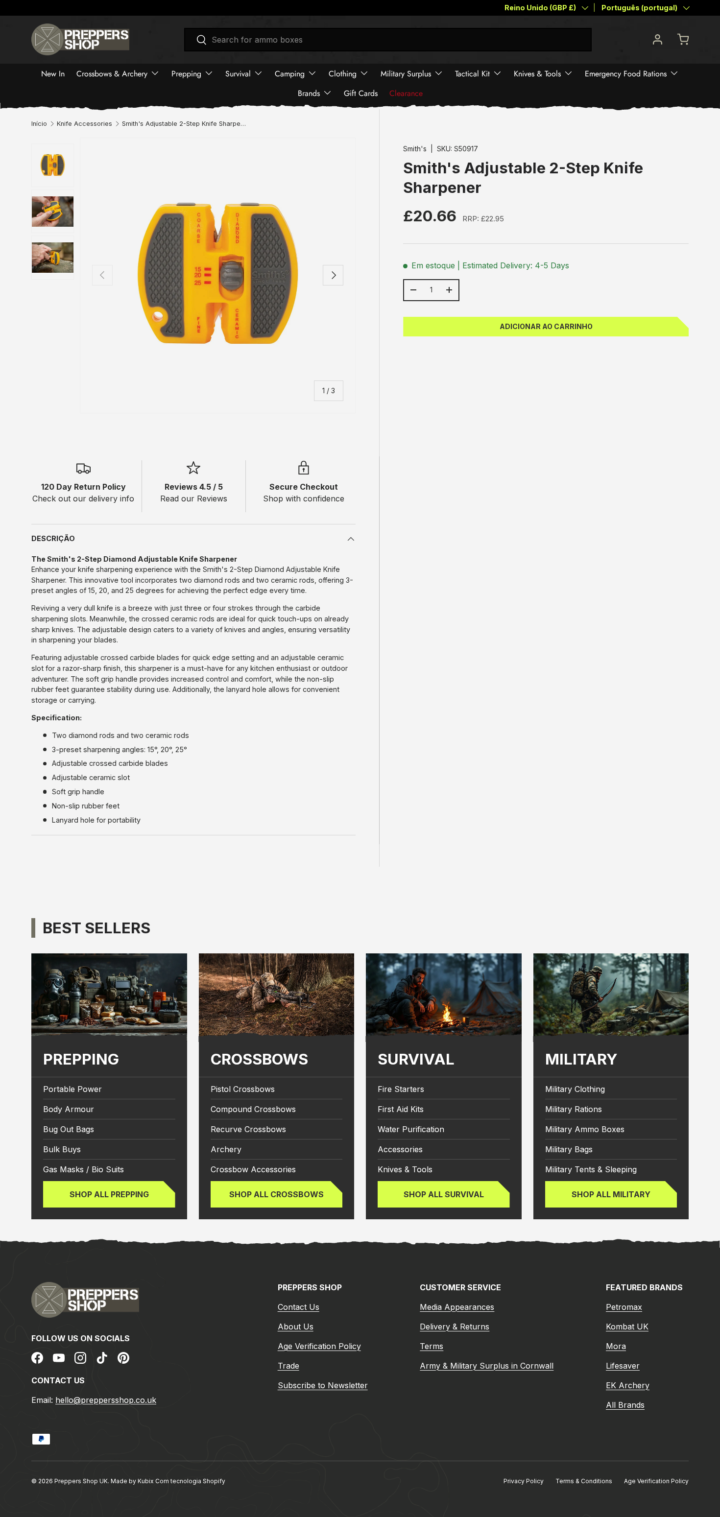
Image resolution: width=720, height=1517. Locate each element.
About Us (295, 1326)
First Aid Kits (401, 1109)
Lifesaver (623, 1366)
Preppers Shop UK (81, 1481)
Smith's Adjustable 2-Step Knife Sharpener (184, 124)
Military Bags (569, 1149)
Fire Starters (401, 1089)
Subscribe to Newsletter (323, 1385)
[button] (683, 39)
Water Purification (411, 1129)
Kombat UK (627, 1326)
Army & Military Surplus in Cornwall (486, 1366)
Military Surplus (406, 73)
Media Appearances (457, 1307)
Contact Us (298, 1307)
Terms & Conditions (583, 1481)
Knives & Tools (537, 73)
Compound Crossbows (253, 1109)
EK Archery (627, 1385)
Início (39, 124)
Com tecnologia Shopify (190, 1481)
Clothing (343, 73)
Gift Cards (361, 92)
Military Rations (573, 1109)
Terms (431, 1346)
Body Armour (68, 1109)
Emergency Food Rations (626, 73)
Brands (309, 92)
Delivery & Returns (454, 1326)
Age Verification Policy (319, 1346)
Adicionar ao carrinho (546, 326)
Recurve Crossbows (248, 1129)
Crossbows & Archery (111, 73)
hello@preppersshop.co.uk (105, 1400)
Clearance (406, 92)
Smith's (415, 148)
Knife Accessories (84, 124)
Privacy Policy (524, 1481)
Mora (616, 1346)
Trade (288, 1366)
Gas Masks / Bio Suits (83, 1169)
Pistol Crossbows (243, 1089)
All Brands (625, 1405)
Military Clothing (575, 1089)
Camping (290, 73)
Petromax (624, 1307)
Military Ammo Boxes (584, 1129)
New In (53, 73)
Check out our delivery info (83, 498)
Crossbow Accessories (253, 1169)
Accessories (400, 1149)
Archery (226, 1149)
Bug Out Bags (68, 1129)
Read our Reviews (193, 498)
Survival (238, 73)
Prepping (186, 73)
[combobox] (388, 39)
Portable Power (72, 1089)
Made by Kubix (133, 1481)
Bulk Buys (62, 1149)
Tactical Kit (472, 73)
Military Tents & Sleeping (591, 1169)
